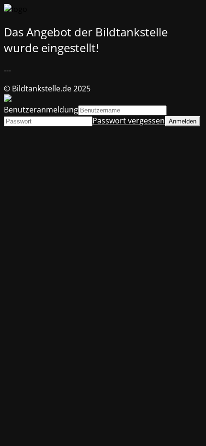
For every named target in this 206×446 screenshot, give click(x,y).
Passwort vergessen (128, 120)
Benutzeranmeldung (41, 109)
